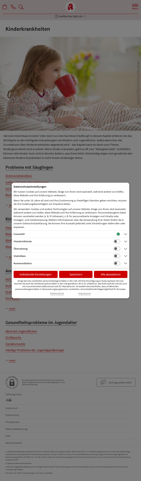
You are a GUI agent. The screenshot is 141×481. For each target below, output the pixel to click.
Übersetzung (21, 248)
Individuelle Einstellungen (36, 274)
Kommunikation (23, 263)
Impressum (84, 293)
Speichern (76, 274)
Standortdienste (23, 241)
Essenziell (19, 234)
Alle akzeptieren (111, 274)
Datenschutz (57, 293)
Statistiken (20, 256)
